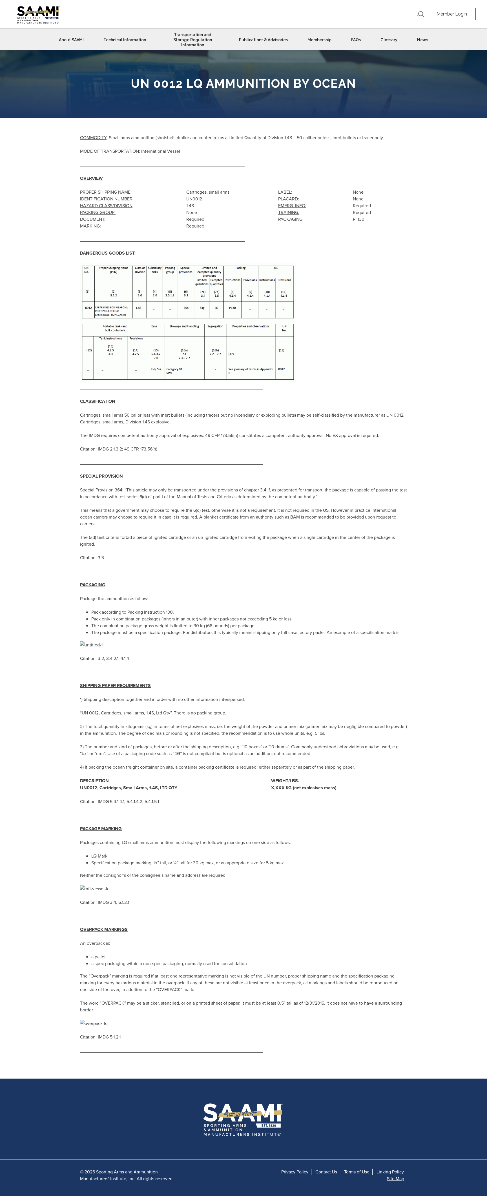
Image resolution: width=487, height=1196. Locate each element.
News (422, 40)
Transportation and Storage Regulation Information (192, 39)
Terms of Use (356, 1172)
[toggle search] (421, 14)
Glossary (388, 40)
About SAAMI (71, 40)
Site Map (395, 1178)
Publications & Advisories (263, 40)
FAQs (356, 40)
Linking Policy (390, 1172)
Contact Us (326, 1172)
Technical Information (124, 40)
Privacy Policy (294, 1172)
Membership (319, 40)
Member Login (452, 14)
